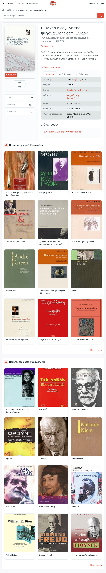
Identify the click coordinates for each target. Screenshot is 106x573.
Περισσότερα (96, 350)
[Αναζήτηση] (100, 15)
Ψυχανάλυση (73, 95)
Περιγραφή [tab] (49, 74)
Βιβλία (9, 10)
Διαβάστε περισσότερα (51, 67)
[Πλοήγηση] (4, 3)
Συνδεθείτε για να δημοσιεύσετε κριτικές (62, 131)
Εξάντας (77, 79)
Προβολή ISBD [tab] (82, 74)
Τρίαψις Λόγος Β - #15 (77, 90)
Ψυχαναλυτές (73, 98)
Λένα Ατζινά (47, 45)
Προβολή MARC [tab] (65, 74)
